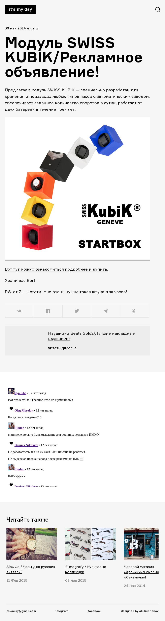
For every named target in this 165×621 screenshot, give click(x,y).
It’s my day (20, 9)
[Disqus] (74, 436)
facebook (94, 611)
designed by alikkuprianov (140, 611)
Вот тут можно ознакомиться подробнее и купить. (56, 269)
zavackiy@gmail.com (21, 611)
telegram (61, 611)
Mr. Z (34, 28)
